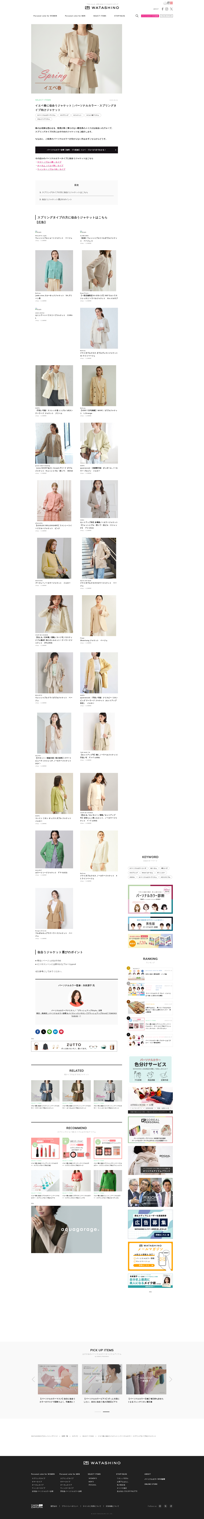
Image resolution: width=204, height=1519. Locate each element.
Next (170, 1379)
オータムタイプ (38, 1485)
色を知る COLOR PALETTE (127, 1491)
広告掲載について (112, 1506)
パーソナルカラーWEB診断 (150, 16)
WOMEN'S (93, 1478)
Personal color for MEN (75, 16)
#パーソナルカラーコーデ (138, 868)
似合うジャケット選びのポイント (57, 199)
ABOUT (156, 9)
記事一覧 (65, 1436)
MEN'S (91, 1482)
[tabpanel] (58, 1385)
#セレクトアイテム (44, 119)
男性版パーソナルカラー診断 (71, 1491)
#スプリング (64, 115)
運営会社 (54, 1506)
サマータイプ (37, 1482)
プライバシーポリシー (70, 1506)
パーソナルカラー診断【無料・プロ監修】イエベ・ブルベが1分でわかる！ (76, 150)
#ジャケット (78, 115)
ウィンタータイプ (38, 1488)
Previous (33, 1379)
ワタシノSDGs (122, 1478)
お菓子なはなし (123, 1482)
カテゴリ (75, 1436)
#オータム (153, 868)
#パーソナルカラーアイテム (46, 115)
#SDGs (132, 877)
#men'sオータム (147, 873)
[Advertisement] (76, 1292)
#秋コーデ (164, 868)
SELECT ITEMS (99, 16)
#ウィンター (161, 873)
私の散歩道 (121, 1485)
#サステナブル (165, 877)
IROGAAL (92, 1485)
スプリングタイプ (38, 1478)
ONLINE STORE (166, 16)
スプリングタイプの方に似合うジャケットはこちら (65, 192)
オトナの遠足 (122, 1488)
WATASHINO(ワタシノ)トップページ (44, 1436)
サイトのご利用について (92, 1506)
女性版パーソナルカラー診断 (42, 1491)
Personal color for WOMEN (45, 16)
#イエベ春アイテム (93, 115)
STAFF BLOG (119, 16)
